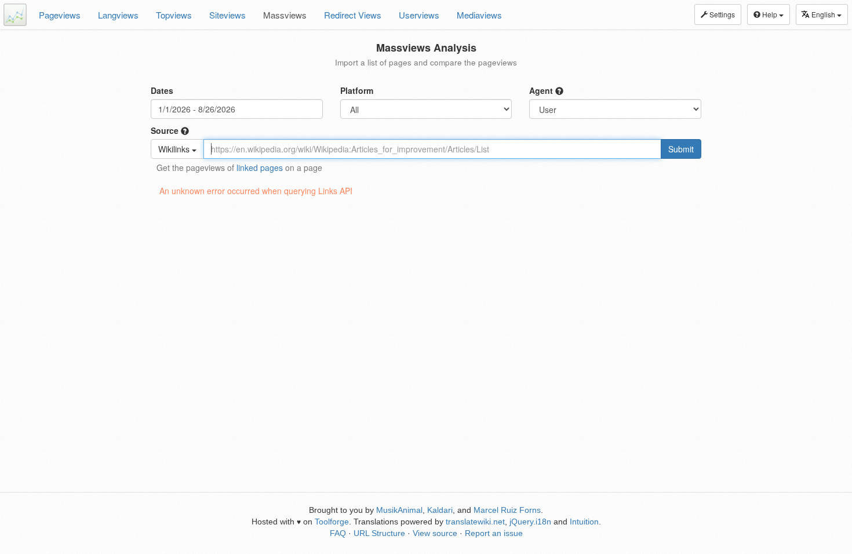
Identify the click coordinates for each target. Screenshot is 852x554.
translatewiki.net (475, 521)
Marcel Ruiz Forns (507, 510)
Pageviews (60, 15)
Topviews (174, 15)
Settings (721, 14)
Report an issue (494, 533)
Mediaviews (479, 15)
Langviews (118, 15)
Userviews (419, 15)
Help (769, 14)
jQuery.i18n (530, 521)
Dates (162, 90)
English (824, 14)
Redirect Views (352, 15)
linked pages (259, 167)
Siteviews (227, 15)
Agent (542, 90)
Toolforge (332, 521)
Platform (356, 90)
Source (166, 130)
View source (435, 533)
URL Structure (379, 533)
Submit (681, 149)
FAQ (338, 533)
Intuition (584, 521)
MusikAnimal (399, 510)
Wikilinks (175, 149)
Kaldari (440, 510)
